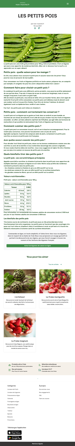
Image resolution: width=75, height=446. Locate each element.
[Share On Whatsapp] (35, 28)
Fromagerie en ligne (13, 401)
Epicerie (10, 414)
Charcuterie (11, 407)
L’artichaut (20, 297)
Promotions (11, 420)
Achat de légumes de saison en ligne (37, 246)
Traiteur (10, 411)
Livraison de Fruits (13, 389)
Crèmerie (10, 398)
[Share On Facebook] (39, 28)
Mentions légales (37, 444)
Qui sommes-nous (44, 389)
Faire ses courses (44, 398)
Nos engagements (44, 392)
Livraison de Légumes (14, 392)
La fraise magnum (19, 341)
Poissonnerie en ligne (14, 395)
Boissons (10, 417)
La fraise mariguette (55, 297)
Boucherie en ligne (13, 404)
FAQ (40, 395)
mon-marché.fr (38, 24)
